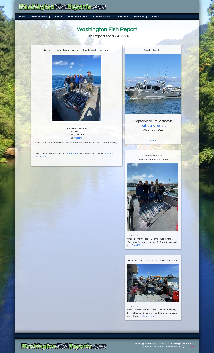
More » (152, 140)
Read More (137, 245)
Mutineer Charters (153, 125)
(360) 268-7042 (72, 154)
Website (77, 138)
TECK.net (189, 347)
